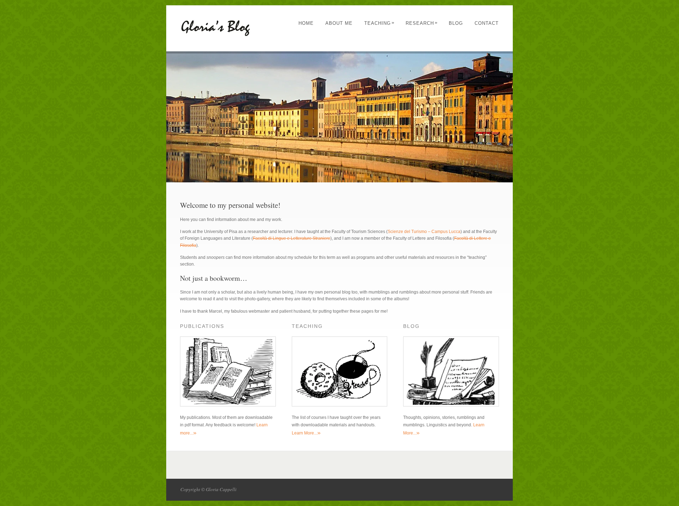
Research (422, 23)
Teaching (379, 23)
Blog (456, 23)
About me (339, 23)
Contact (487, 23)
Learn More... (306, 433)
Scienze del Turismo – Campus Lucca (424, 231)
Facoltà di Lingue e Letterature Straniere (291, 238)
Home (306, 23)
